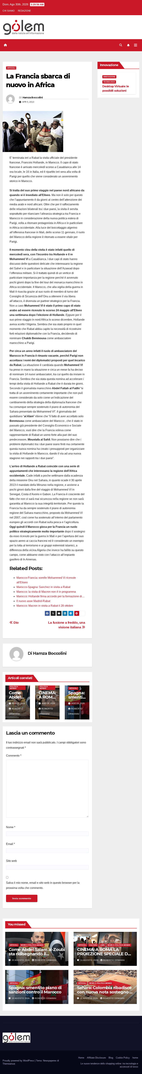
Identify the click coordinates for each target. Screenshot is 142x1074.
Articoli (11, 68)
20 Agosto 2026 (21, 960)
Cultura (93, 945)
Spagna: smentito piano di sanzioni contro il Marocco (35, 989)
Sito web (11, 860)
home (135, 1057)
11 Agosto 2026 (89, 998)
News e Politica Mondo (14, 686)
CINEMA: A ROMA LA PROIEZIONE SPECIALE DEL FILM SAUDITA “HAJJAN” (105, 954)
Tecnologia (109, 82)
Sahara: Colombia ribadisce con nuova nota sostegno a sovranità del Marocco (104, 992)
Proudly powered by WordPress (19, 1060)
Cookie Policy (123, 1057)
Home (81, 1057)
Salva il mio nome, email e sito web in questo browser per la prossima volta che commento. (42, 885)
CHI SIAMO (9, 10)
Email (10, 843)
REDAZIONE (24, 10)
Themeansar (9, 1063)
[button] (120, 45)
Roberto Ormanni (45, 960)
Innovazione (109, 77)
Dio (16, 622)
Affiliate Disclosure (96, 1057)
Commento (13, 755)
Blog (111, 1057)
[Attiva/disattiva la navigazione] (135, 45)
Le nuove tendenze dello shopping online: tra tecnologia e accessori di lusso (109, 1065)
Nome (10, 827)
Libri (102, 945)
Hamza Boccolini (33, 97)
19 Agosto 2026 (89, 960)
